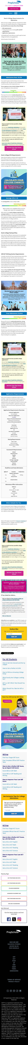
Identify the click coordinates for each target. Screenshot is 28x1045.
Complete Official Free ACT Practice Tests (14, 832)
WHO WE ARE (14, 942)
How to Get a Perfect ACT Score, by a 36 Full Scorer (13, 838)
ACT (14, 959)
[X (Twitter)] (8, 991)
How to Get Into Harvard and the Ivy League (14, 663)
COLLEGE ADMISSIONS (14, 888)
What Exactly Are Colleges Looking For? (13, 678)
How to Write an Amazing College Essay (13, 673)
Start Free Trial (14, 9)
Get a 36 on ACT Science (10, 851)
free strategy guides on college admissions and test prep (12, 599)
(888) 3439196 (14, 496)
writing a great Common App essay (10, 605)
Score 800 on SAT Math (10, 771)
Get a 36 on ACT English (10, 842)
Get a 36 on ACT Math (9, 845)
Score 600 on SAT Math (10, 784)
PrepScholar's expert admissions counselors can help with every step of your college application (14, 295)
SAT (14, 957)
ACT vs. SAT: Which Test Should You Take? (14, 683)
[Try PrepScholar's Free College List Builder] (14, 180)
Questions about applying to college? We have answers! (14, 583)
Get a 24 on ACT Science (10, 868)
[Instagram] (19, 919)
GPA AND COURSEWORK (14, 903)
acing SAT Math (17, 604)
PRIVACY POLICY (14, 981)
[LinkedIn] (20, 991)
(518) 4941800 (14, 493)
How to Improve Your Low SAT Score (13, 780)
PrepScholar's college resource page (16, 586)
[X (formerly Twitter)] (14, 919)
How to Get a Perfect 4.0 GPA (12, 668)
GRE (14, 965)
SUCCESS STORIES (14, 944)
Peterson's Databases (21, 521)
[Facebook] (9, 919)
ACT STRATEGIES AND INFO (14, 883)
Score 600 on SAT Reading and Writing (12, 788)
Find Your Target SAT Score (11, 757)
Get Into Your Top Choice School (14, 148)
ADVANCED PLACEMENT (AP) (14, 893)
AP (14, 963)
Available (14, 417)
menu (11, 12)
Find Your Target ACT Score (11, 828)
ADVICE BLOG (14, 946)
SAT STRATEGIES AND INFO (14, 878)
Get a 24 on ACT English (10, 859)
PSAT (14, 961)
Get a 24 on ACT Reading (10, 865)
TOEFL (14, 969)
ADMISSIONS (14, 971)
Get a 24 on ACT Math (9, 862)
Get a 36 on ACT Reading (10, 848)
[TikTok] (17, 991)
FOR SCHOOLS (14, 948)
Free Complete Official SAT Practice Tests (13, 761)
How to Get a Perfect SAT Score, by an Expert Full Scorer (13, 767)
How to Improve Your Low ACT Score (13, 855)
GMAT (14, 967)
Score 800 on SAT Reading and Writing (12, 774)
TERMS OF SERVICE (14, 979)
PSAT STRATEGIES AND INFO (14, 898)
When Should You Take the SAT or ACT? (13, 689)
